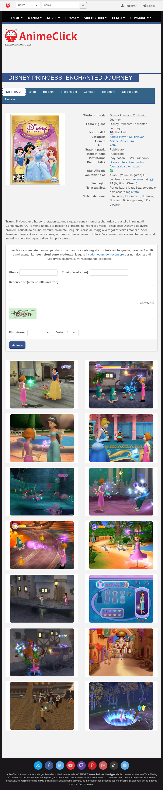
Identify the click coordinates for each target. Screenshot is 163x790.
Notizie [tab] (10, 99)
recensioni (140, 179)
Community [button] (139, 18)
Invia (19, 345)
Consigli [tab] (89, 91)
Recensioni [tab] (69, 91)
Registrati (130, 5)
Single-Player (119, 136)
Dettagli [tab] (13, 91)
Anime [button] (15, 18)
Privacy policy (86, 784)
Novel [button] (52, 18)
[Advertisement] (81, 59)
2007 (113, 145)
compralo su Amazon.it (126, 166)
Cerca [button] (117, 18)
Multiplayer (136, 136)
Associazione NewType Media (105, 774)
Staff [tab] (32, 91)
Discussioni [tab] (130, 91)
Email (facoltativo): (75, 272)
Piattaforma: (18, 332)
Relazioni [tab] (108, 91)
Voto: (60, 332)
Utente (13, 272)
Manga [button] (33, 18)
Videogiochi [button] (94, 18)
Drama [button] (70, 18)
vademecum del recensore (106, 254)
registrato (132, 191)
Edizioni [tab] (49, 91)
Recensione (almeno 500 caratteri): (34, 282)
